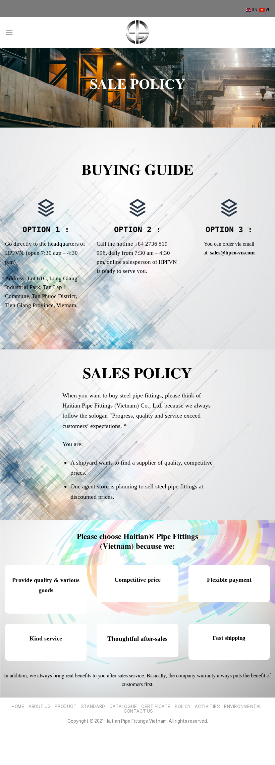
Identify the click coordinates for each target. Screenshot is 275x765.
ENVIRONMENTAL (243, 706)
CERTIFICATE (156, 706)
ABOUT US (40, 706)
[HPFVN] (137, 32)
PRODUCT (65, 706)
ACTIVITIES (207, 706)
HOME (17, 706)
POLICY (183, 706)
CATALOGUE (123, 706)
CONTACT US (138, 711)
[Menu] (9, 32)
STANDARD (93, 706)
